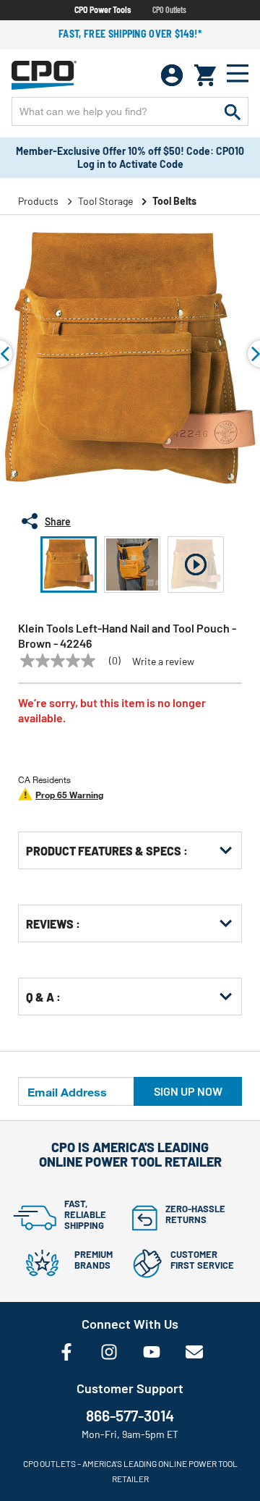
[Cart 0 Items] (205, 75)
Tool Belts (174, 201)
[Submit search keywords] (232, 111)
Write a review (163, 661)
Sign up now (188, 1091)
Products (38, 201)
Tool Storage (105, 201)
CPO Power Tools (102, 9)
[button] (69, 564)
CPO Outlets (169, 9)
